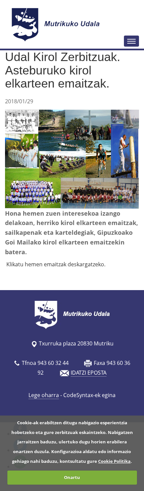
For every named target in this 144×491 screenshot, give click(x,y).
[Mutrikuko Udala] (56, 24)
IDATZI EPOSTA (88, 372)
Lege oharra (43, 395)
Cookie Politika (114, 461)
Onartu (72, 477)
